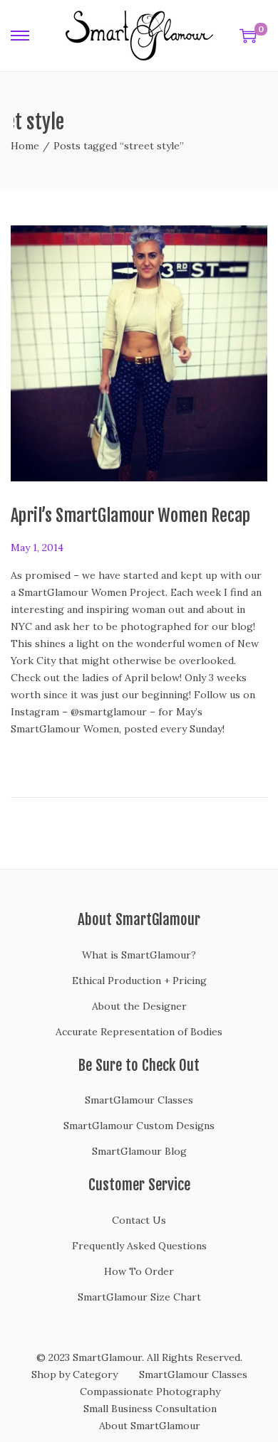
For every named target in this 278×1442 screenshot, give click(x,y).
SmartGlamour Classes (139, 1100)
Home (25, 145)
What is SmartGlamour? (139, 955)
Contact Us (139, 1220)
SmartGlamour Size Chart (139, 1297)
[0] (248, 35)
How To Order (139, 1271)
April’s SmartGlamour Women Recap (130, 515)
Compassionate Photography (150, 1391)
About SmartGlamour (149, 1425)
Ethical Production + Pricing (139, 980)
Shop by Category (74, 1374)
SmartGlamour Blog (139, 1151)
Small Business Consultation (150, 1408)
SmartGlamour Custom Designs (139, 1125)
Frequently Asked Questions (139, 1245)
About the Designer (139, 1006)
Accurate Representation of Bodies (139, 1031)
